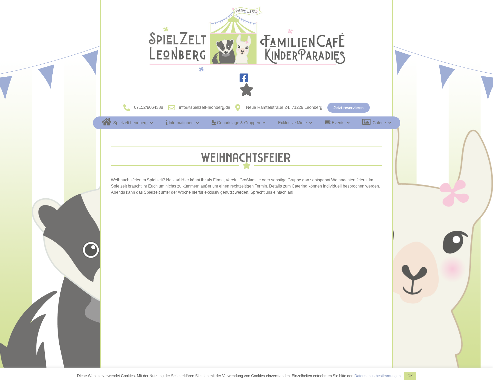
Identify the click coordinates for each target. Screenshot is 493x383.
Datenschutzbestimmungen (377, 376)
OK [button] (410, 376)
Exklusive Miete (292, 123)
